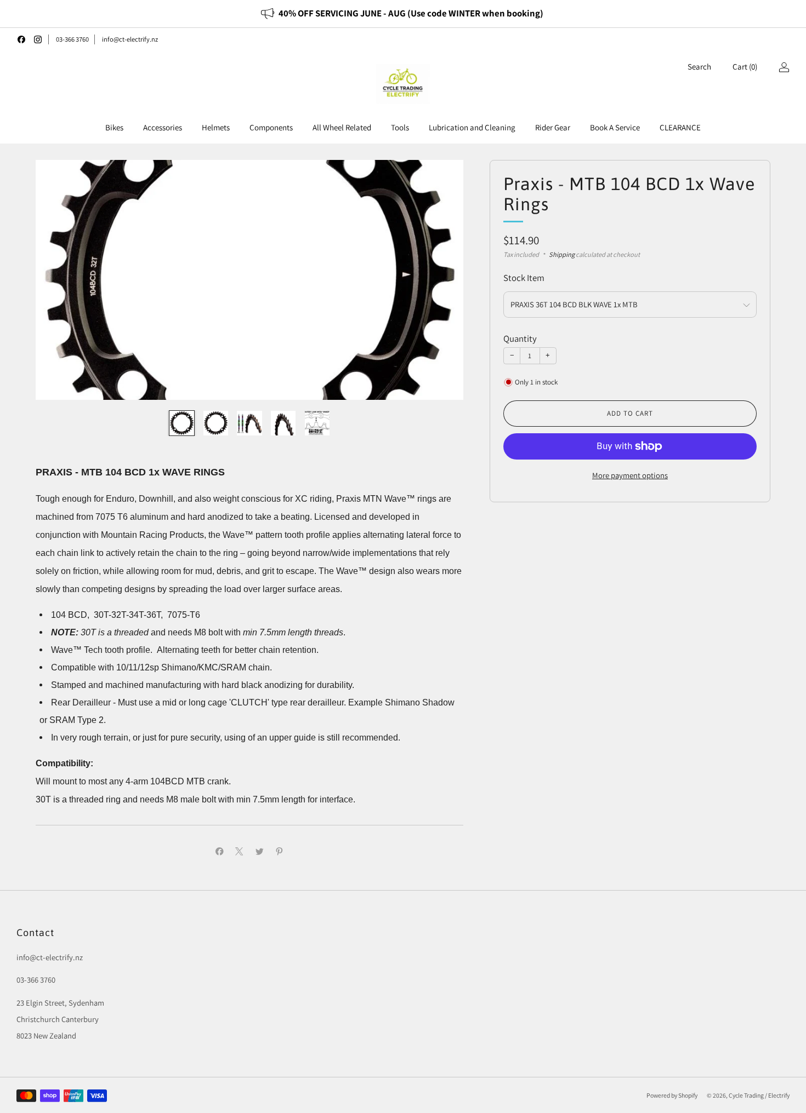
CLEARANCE (680, 127)
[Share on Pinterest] (280, 851)
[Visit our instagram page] (38, 39)
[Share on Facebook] (219, 851)
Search (699, 66)
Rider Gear (552, 127)
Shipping (562, 254)
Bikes (114, 127)
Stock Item (523, 278)
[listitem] (403, 13)
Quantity (520, 338)
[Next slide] (441, 279)
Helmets (216, 127)
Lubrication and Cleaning (472, 127)
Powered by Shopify (671, 1095)
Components (271, 127)
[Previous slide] (57, 279)
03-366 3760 (72, 39)
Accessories (162, 127)
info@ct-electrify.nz (130, 39)
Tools (400, 127)
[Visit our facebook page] (21, 39)
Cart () (745, 66)
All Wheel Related (342, 127)
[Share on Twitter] (259, 851)
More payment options (630, 475)
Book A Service (615, 127)
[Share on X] (240, 851)
